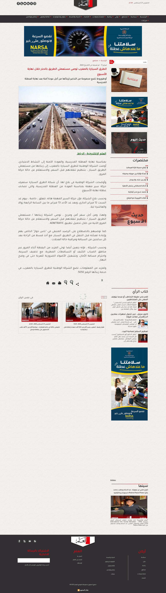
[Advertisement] (80, 296)
